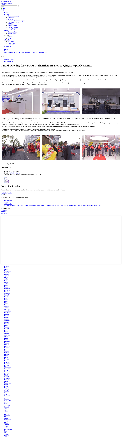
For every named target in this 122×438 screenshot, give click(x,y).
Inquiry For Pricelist (6, 193)
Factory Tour (11, 43)
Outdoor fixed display (14, 17)
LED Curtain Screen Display (81, 205)
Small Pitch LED (13, 19)
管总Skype (4, 213)
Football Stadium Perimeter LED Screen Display (42, 205)
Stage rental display (13, 16)
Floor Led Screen (13, 27)
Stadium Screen (12, 25)
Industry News (12, 33)
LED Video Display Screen (65, 205)
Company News (12, 32)
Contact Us (7, 46)
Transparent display (13, 22)
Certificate (11, 45)
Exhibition (11, 41)
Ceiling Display (12, 29)
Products (6, 14)
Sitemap (6, 202)
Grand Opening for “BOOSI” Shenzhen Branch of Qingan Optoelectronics (25, 52)
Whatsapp (3, 211)
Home (6, 13)
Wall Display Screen (10, 205)
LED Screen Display (96, 205)
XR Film (10, 24)
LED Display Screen (22, 205)
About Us (7, 40)
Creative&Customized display (16, 21)
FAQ (9, 38)
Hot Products (8, 200)
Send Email (4, 210)
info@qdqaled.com (14, 173)
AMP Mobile (8, 204)
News (6, 30)
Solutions (10, 37)
